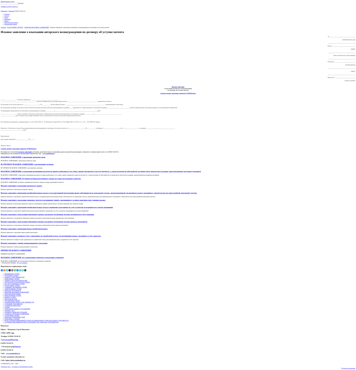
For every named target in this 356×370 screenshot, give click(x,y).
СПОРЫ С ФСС (9, 310)
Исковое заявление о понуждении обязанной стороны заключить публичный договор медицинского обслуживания (47, 214)
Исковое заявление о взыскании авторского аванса (21, 186)
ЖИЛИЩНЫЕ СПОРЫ (12, 274)
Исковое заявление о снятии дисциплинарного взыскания (24, 243)
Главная (6, 14)
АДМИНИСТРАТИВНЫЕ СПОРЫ (15, 287)
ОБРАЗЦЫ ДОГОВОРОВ (12, 290)
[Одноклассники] (4, 270)
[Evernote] (23, 270)
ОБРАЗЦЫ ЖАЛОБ (10, 299)
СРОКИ (7, 307)
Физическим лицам (10, 24)
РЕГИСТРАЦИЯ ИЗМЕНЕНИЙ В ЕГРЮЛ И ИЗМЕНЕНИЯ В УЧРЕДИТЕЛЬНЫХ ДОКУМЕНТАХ (36, 320)
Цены (6, 17)
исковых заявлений (25, 152)
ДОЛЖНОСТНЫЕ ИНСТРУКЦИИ (15, 312)
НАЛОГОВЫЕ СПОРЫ (12, 285)
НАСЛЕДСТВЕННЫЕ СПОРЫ (14, 284)
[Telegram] (7, 270)
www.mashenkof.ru (48, 153)
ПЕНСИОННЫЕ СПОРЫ (12, 295)
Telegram (11, 11)
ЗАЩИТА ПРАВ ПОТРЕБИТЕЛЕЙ (15, 280)
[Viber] (12, 270)
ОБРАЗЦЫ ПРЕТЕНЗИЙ (12, 294)
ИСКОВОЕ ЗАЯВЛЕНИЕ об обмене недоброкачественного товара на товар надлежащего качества (41, 179)
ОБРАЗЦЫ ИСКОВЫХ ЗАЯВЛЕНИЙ (36, 27)
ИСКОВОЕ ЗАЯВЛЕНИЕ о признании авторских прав (23, 157)
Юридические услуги (7, 1)
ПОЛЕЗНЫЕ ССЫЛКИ (11, 319)
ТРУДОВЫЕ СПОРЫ (11, 275)
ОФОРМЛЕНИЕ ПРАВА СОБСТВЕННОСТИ (19, 302)
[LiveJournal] (25, 270)
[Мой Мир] (17, 270)
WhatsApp (4, 11)
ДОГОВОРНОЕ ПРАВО (12, 300)
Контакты (7, 19)
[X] (10, 270)
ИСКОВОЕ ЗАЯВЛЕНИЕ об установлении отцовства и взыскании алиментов (32, 258)
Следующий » (23, 263)
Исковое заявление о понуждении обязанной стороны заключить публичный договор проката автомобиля (44, 222)
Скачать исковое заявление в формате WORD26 (176, 93)
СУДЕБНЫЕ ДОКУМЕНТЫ (13, 304)
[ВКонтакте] (2, 270)
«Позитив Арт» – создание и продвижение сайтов (17, 367)
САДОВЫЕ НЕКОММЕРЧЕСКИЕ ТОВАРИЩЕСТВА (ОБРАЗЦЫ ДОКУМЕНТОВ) (31, 322)
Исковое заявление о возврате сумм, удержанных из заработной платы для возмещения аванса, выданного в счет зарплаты (51, 236)
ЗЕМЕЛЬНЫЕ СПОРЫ (11, 279)
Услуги (6, 16)
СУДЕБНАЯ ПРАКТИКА (12, 305)
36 (18, 263)
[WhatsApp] (15, 270)
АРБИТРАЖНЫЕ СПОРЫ (12, 289)
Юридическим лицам (11, 22)
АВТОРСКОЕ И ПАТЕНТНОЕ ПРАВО (17, 282)
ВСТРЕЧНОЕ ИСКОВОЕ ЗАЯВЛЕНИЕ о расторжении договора (27, 164)
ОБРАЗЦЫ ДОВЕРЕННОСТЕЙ (14, 317)
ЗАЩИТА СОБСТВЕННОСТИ (14, 277)
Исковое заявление (178, 87)
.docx (194, 93)
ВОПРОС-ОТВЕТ (10, 297)
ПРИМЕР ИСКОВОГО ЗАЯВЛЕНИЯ (16, 250)
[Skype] (20, 270)
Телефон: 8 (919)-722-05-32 (9, 6)
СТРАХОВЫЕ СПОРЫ (11, 315)
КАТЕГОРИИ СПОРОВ (15, 27)
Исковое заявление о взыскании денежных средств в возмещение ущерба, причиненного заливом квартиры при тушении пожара (53, 200)
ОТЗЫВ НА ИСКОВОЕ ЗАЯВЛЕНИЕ (16, 314)
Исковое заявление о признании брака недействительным (24, 229)
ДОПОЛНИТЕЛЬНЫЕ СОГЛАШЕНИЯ (17, 309)
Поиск (6, 21)
